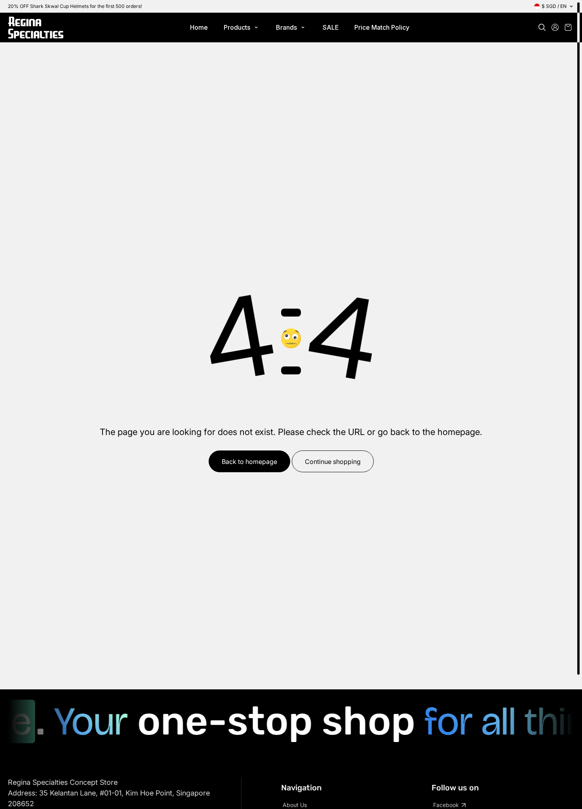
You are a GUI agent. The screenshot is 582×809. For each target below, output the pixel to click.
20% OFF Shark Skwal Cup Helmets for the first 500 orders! (75, 6)
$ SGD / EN (554, 6)
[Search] (542, 27)
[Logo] (35, 27)
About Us (295, 804)
